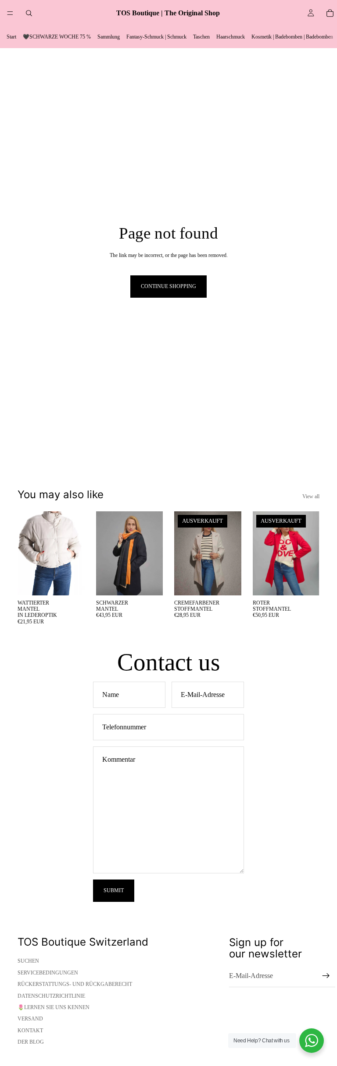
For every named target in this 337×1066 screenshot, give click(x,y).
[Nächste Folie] (75, 553)
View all (310, 496)
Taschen (201, 37)
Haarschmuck (230, 37)
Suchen (28, 961)
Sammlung (108, 37)
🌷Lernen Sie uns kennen (54, 1007)
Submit (114, 890)
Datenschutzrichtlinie (51, 996)
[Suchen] (29, 13)
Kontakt (30, 1030)
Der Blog (31, 1042)
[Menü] (10, 13)
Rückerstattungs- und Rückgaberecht (75, 984)
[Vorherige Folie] (27, 553)
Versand (30, 1019)
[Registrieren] (326, 976)
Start (11, 37)
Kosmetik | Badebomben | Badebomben (292, 37)
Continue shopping (168, 286)
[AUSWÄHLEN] (71, 582)
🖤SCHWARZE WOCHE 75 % (57, 37)
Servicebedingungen (48, 973)
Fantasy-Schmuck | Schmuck (156, 37)
